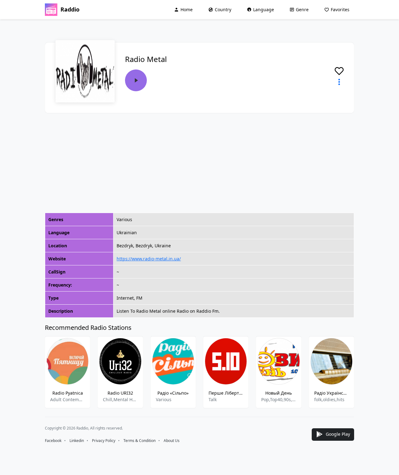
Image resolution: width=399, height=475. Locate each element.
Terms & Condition (139, 440)
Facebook (53, 440)
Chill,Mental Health (120, 399)
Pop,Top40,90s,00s (278, 399)
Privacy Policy (103, 440)
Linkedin (77, 440)
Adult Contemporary (67, 399)
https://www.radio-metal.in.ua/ (149, 259)
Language (263, 9)
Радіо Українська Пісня (331, 393)
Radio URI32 (120, 393)
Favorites (340, 9)
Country (223, 9)
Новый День (278, 393)
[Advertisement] (199, 163)
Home (186, 9)
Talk (213, 399)
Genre (302, 9)
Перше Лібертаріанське (226, 393)
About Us (172, 440)
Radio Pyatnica (67, 393)
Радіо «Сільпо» (173, 393)
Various (163, 399)
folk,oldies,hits (329, 399)
